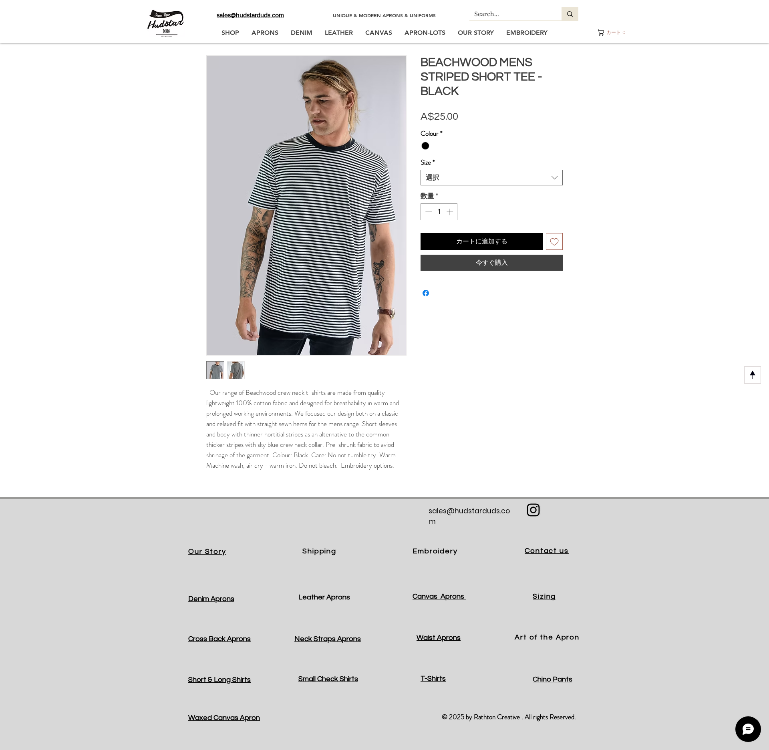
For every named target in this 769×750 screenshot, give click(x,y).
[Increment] (451, 212)
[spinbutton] (439, 212)
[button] (612, 32)
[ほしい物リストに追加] (554, 241)
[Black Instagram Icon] (533, 510)
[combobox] (492, 177)
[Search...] (570, 13)
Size (428, 162)
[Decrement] (428, 212)
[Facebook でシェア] (426, 293)
